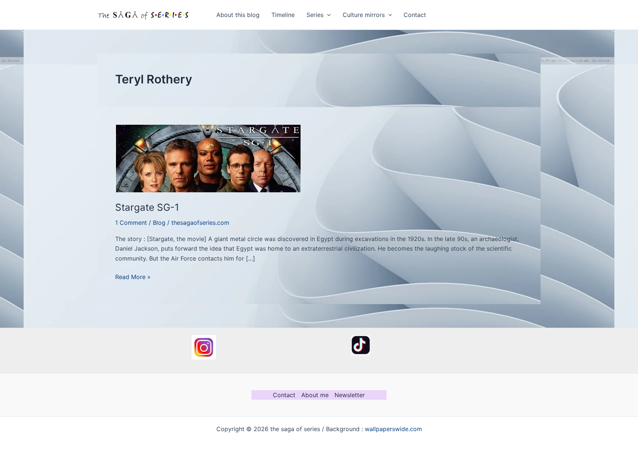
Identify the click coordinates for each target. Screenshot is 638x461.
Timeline (283, 14)
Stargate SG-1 (147, 207)
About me (315, 395)
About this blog (238, 14)
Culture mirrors (364, 14)
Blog (159, 222)
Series (314, 14)
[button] (327, 15)
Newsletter (350, 395)
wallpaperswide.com (393, 429)
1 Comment (131, 222)
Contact (415, 14)
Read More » (133, 277)
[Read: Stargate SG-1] (208, 158)
